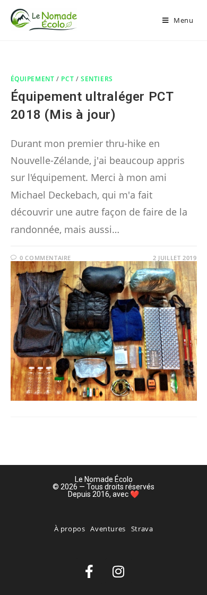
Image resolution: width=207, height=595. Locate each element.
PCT (67, 78)
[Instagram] (118, 571)
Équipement (33, 78)
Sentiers (97, 78)
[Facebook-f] (89, 571)
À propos (69, 528)
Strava (142, 528)
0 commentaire (45, 258)
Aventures (107, 528)
